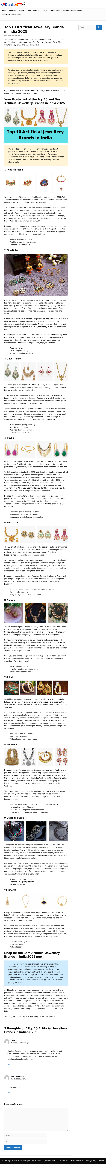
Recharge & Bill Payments (11, 14)
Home (4, 11)
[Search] (99, 27)
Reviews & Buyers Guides (72, 11)
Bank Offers (32, 11)
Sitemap (101, 1161)
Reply (9, 1064)
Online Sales (55, 11)
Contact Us (64, 1161)
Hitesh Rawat (50, 1161)
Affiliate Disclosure (77, 1161)
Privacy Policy (91, 1161)
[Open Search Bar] (2, 18)
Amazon (12, 11)
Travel (45, 11)
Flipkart (22, 11)
